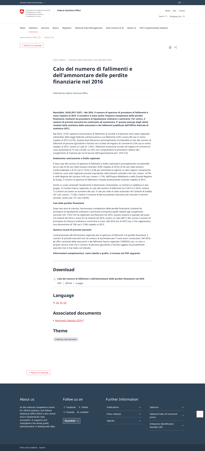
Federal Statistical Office (69, 10)
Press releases (114, 414)
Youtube (70, 412)
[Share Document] (175, 47)
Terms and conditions (29, 447)
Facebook (71, 407)
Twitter (84, 407)
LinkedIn (84, 412)
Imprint (42, 447)
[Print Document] (170, 47)
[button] (22, 28)
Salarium (154, 407)
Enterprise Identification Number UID (162, 425)
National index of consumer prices (164, 416)
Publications (113, 407)
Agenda (110, 420)
